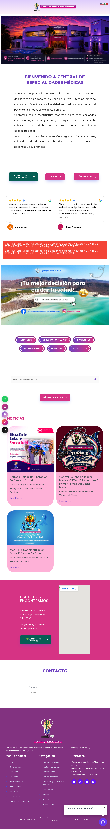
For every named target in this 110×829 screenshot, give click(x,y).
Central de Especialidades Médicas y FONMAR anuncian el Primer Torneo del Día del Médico (79, 482)
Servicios (25, 340)
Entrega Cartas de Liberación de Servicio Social (28, 478)
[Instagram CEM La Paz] (5, 422)
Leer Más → (16, 498)
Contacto (80, 348)
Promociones (32, 348)
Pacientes (84, 340)
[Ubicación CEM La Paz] (5, 414)
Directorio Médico (55, 340)
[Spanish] (106, 4)
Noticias (56, 348)
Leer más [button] (13, 217)
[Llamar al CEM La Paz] (5, 407)
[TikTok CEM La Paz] (5, 430)
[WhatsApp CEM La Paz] (5, 399)
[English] (102, 4)
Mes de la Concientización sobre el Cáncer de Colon (27, 551)
